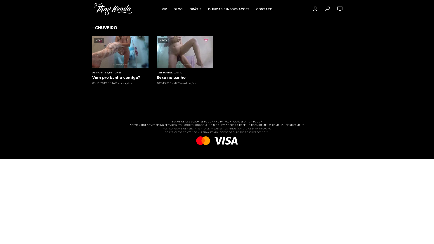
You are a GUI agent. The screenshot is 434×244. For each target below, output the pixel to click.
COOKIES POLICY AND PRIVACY (212, 121)
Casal (178, 72)
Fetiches (115, 72)
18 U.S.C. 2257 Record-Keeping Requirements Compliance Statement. (256, 125)
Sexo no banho (171, 77)
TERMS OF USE (181, 121)
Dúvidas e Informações (228, 9)
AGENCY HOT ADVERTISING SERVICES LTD (156, 125)
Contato (264, 9)
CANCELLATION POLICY (248, 121)
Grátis (195, 9)
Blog (178, 9)
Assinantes (100, 72)
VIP (164, 9)
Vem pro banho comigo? (116, 77)
